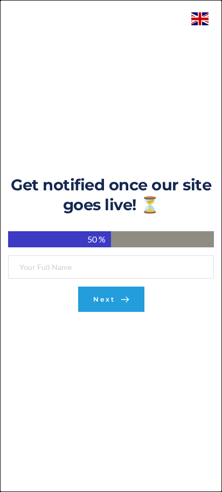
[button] (111, 299)
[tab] (59, 239)
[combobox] (202, 19)
